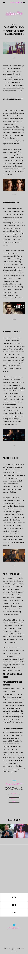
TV (15, 789)
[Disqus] (14, 873)
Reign (10, 788)
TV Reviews (20, 789)
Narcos (20, 787)
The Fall (21, 788)
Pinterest (14, 798)
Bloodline (14, 787)
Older (14, 913)
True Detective (9, 789)
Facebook (14, 793)
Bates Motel (8, 787)
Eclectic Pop (14, 13)
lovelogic (14, 949)
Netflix (6, 788)
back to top (14, 951)
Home (14, 905)
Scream (15, 788)
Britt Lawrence (14, 784)
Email (14, 801)
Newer (14, 897)
